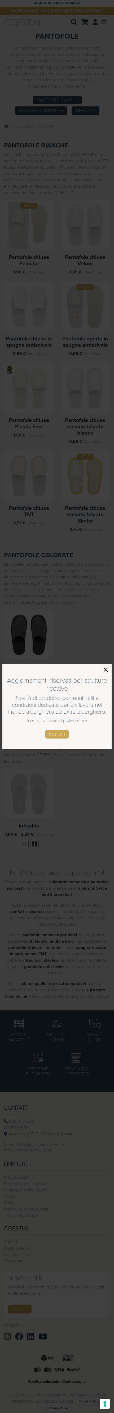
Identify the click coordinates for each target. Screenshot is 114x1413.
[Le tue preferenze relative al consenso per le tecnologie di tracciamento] (105, 1404)
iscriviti (57, 734)
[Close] (106, 670)
